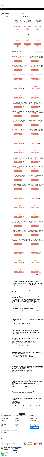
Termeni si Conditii (4, 421)
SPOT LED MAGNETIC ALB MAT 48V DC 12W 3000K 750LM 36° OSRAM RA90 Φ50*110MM (19, 66)
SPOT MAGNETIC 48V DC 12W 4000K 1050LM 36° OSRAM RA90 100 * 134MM (19, 268)
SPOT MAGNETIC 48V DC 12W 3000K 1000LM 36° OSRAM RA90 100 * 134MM (36, 268)
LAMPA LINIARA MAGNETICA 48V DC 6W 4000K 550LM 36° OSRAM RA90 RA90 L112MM (36, 103)
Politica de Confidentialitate (29, 415)
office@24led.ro (5, 433)
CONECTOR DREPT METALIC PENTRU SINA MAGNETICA (19, 84)
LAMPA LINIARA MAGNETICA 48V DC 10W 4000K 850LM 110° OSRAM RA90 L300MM (19, 139)
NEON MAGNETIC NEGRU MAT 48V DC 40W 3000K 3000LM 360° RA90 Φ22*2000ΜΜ (19, 185)
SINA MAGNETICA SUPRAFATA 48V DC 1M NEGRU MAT (19, 167)
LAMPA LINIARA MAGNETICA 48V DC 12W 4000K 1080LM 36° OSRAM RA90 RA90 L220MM (19, 103)
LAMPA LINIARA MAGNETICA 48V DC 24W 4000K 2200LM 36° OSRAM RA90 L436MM (19, 249)
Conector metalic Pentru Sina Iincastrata (37, 38)
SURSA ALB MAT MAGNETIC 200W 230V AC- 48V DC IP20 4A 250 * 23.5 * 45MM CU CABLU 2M (19, 176)
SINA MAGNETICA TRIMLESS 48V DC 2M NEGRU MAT (37, 21)
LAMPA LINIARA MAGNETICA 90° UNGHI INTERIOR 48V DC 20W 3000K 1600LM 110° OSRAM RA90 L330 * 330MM (35, 231)
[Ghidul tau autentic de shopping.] (4, 455)
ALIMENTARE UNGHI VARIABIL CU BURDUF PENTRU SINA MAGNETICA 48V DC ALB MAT (35, 112)
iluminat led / (4, 10)
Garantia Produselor (18, 423)
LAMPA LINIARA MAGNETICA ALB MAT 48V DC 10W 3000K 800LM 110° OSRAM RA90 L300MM (35, 57)
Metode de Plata (18, 420)
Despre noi (2, 420)
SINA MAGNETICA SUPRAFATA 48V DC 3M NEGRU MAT (35, 167)
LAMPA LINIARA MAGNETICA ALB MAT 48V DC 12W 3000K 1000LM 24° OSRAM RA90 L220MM (35, 130)
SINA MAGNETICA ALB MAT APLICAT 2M (19, 56)
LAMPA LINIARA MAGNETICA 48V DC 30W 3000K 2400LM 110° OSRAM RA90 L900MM (35, 149)
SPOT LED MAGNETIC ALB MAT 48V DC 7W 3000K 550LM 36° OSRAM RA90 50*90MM (19, 75)
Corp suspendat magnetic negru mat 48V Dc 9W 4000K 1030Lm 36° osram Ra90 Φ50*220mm (17, 38)
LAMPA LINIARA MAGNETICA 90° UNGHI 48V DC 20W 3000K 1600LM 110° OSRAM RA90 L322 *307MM (19, 222)
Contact (2, 425)
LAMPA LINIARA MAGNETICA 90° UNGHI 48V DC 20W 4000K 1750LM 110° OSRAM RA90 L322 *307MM (36, 222)
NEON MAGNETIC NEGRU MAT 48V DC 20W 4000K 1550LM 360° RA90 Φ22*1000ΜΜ (35, 194)
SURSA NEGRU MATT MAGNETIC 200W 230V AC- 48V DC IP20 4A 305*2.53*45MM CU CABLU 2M (35, 139)
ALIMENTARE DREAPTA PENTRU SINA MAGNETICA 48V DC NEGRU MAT (35, 121)
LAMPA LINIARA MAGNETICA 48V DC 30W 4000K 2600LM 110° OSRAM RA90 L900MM (19, 158)
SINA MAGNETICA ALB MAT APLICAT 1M (19, 129)
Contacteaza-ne (35, 427)
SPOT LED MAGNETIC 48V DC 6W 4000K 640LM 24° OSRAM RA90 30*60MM (19, 94)
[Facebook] (1, 437)
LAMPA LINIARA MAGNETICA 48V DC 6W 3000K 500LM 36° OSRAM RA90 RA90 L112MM (36, 258)
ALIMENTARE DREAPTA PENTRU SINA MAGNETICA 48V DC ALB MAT (35, 84)
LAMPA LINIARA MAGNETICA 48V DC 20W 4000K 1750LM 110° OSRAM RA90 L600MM (35, 94)
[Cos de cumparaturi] (42, 9)
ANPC (16, 425)
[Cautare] (42, 5)
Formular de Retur (18, 424)
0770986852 (4, 432)
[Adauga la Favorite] (17, 29)
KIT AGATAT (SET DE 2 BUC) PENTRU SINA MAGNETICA (17, 21)
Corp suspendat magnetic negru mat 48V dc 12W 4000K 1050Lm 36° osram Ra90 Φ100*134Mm (27, 38)
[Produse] (2, 9)
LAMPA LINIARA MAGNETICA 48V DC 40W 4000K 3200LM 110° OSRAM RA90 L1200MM (19, 203)
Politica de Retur (18, 421)
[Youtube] (1, 438)
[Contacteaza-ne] (39, 9)
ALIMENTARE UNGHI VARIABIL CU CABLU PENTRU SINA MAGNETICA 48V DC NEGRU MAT (19, 149)
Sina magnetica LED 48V (4, 16)
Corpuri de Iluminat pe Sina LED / (13, 10)
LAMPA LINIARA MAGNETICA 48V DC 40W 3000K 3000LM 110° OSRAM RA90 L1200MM (35, 203)
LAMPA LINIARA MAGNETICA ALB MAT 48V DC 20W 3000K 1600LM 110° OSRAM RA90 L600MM (35, 158)
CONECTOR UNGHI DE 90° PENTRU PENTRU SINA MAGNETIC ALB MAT (19, 121)
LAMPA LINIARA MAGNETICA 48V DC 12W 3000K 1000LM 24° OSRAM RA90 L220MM (19, 240)
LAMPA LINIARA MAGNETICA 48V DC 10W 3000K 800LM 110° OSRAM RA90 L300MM (35, 213)
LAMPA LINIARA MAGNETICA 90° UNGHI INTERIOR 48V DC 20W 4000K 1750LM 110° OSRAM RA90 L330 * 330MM (19, 231)
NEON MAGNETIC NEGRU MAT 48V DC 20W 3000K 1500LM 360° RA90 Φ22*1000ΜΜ (35, 185)
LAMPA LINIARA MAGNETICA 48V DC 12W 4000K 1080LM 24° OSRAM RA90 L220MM (35, 240)
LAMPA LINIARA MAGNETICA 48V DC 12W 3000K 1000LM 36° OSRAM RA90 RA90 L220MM (19, 258)
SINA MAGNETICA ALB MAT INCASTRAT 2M (27, 21)
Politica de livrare (3, 424)
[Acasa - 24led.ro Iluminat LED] (6, 5)
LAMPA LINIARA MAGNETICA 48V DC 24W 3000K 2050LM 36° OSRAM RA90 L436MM (35, 249)
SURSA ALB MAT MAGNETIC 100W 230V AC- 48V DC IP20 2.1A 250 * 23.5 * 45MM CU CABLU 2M (35, 66)
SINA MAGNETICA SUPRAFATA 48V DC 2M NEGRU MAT (19, 112)
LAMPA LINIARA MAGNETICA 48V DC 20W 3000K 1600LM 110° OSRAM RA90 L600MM (19, 213)
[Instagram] (1, 439)
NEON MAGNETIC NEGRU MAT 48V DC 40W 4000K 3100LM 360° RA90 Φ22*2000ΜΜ (19, 194)
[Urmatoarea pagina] (41, 274)
